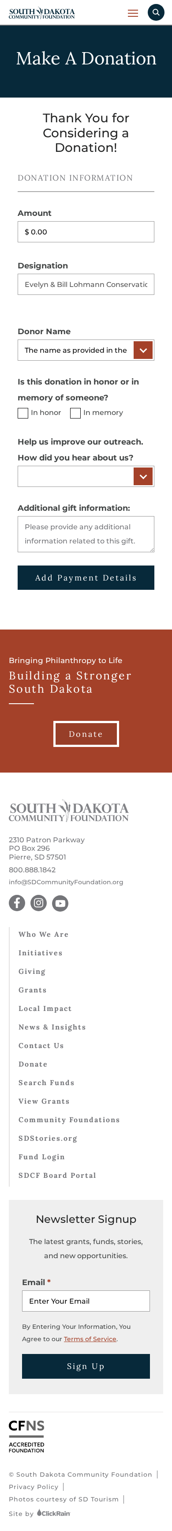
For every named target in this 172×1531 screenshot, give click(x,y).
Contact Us (41, 1045)
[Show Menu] (133, 13)
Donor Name (44, 331)
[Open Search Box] (156, 12)
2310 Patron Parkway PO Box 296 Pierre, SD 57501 (47, 848)
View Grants (44, 1101)
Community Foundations (69, 1119)
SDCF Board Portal (58, 1175)
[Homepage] (69, 819)
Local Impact (45, 1008)
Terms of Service (90, 1339)
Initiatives (41, 952)
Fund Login (42, 1156)
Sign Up (86, 1366)
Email (33, 1282)
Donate (33, 1064)
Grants (33, 989)
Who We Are (44, 934)
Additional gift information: (74, 508)
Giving (32, 971)
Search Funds (47, 1082)
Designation (43, 266)
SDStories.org (48, 1138)
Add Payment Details (86, 578)
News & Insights (52, 1026)
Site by (22, 1514)
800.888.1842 (32, 870)
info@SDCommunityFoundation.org (66, 882)
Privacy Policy (34, 1487)
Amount (35, 213)
